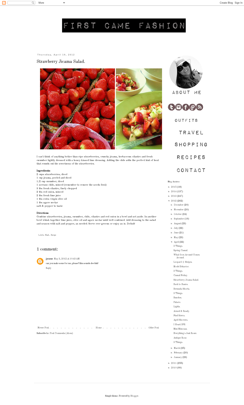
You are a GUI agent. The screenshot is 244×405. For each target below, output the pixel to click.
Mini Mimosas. (180, 329)
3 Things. (178, 246)
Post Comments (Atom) (61, 333)
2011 (174, 363)
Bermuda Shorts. (181, 289)
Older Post (153, 328)
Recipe (53, 235)
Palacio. (177, 302)
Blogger (134, 396)
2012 (174, 201)
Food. (47, 235)
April (176, 242)
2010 (174, 368)
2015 (174, 187)
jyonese (49, 259)
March (177, 348)
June (176, 233)
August (177, 224)
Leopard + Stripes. (182, 262)
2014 (174, 191)
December (179, 205)
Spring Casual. (180, 250)
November (179, 210)
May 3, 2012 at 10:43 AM (67, 259)
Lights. (176, 307)
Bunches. (177, 298)
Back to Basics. (180, 284)
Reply (48, 268)
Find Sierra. (179, 316)
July (176, 228)
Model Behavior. (181, 267)
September (179, 219)
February (178, 353)
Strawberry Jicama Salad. (186, 280)
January (178, 357)
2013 (174, 196)
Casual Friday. (180, 275)
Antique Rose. (180, 338)
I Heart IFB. (179, 324)
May (176, 237)
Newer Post (43, 328)
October (178, 214)
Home (99, 328)
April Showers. (180, 320)
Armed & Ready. (181, 311)
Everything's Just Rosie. (185, 333)
